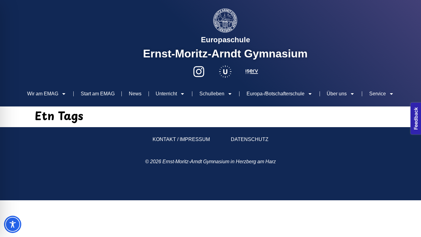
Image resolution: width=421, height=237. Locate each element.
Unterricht (166, 93)
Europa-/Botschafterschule (276, 93)
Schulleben (211, 93)
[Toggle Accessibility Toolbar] (13, 224)
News (135, 93)
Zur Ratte (362, 186)
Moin (52, 186)
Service (377, 93)
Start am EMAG (98, 93)
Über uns (337, 93)
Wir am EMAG (42, 93)
